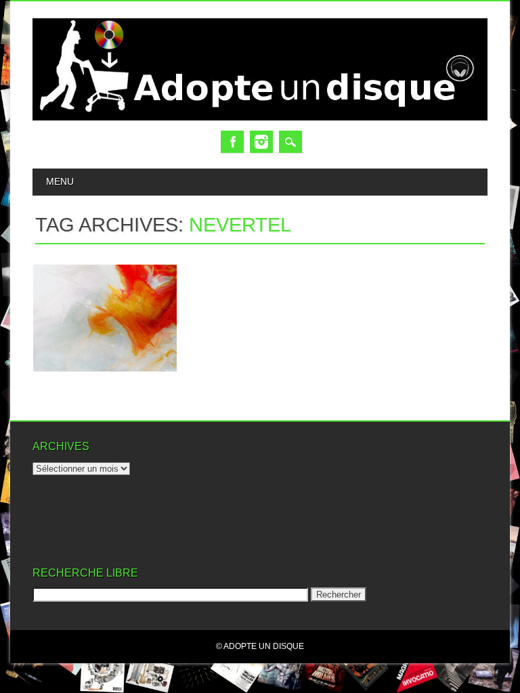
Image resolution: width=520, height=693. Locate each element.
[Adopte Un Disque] (259, 117)
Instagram (261, 142)
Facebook (232, 142)
